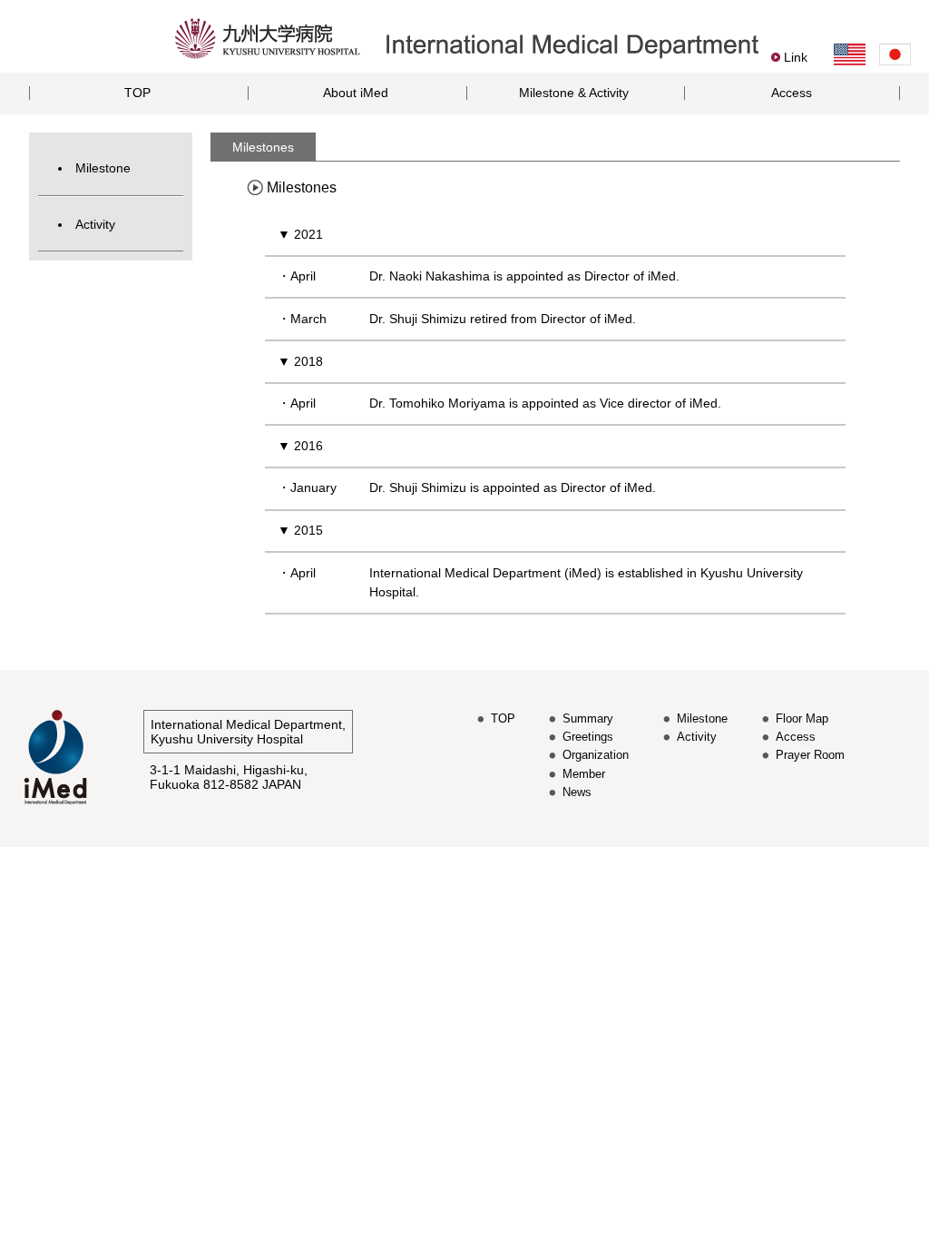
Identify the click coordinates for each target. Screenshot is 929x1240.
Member (583, 774)
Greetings (587, 736)
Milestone (103, 168)
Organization (595, 755)
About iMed (355, 92)
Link (795, 57)
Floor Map (802, 718)
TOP (137, 92)
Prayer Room (810, 755)
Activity (95, 224)
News (577, 792)
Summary (587, 718)
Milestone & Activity (574, 92)
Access (791, 92)
